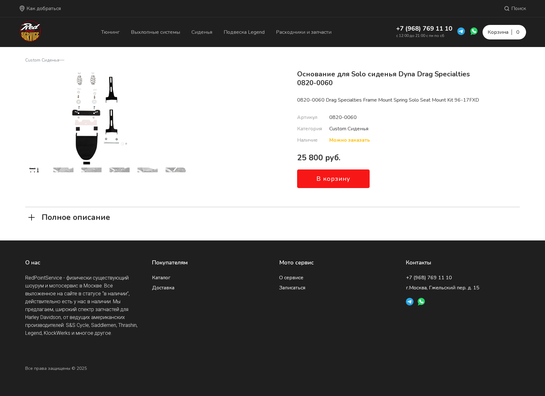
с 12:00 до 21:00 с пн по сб (420, 35)
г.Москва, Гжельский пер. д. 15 (442, 287)
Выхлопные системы (155, 32)
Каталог (161, 277)
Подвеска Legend (244, 32)
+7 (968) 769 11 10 (424, 28)
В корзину (333, 178)
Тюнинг (110, 32)
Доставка (163, 287)
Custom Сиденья (42, 60)
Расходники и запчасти (303, 32)
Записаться (292, 287)
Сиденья (201, 32)
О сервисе (291, 277)
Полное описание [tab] (76, 217)
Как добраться (43, 8)
